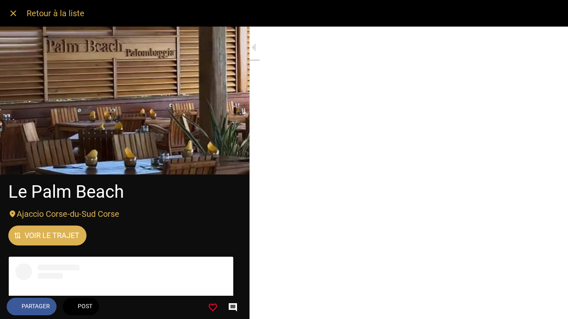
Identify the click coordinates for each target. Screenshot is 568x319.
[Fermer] (13, 13)
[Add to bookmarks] (213, 307)
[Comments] (233, 307)
